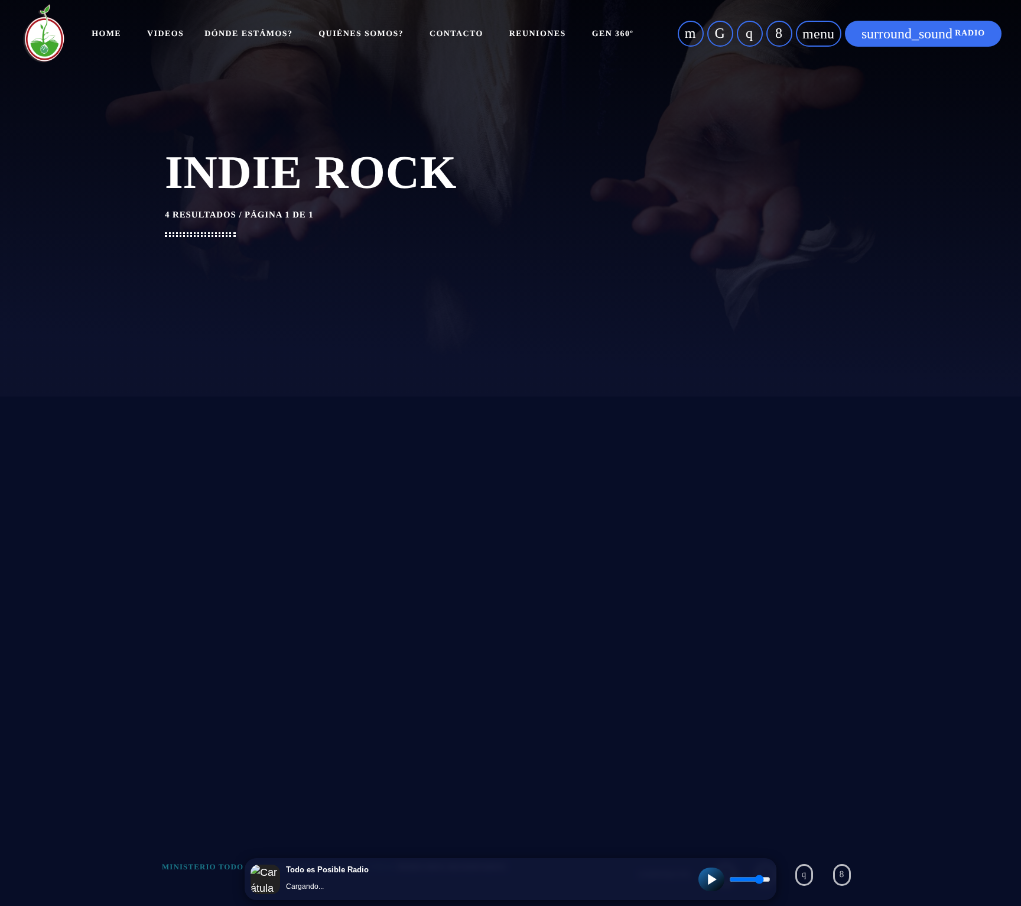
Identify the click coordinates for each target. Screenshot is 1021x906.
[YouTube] (691, 34)
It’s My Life (225, 576)
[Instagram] (750, 34)
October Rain (234, 732)
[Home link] (43, 33)
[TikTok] (720, 34)
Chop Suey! (459, 576)
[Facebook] (779, 34)
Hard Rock (696, 495)
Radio (923, 33)
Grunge (216, 495)
